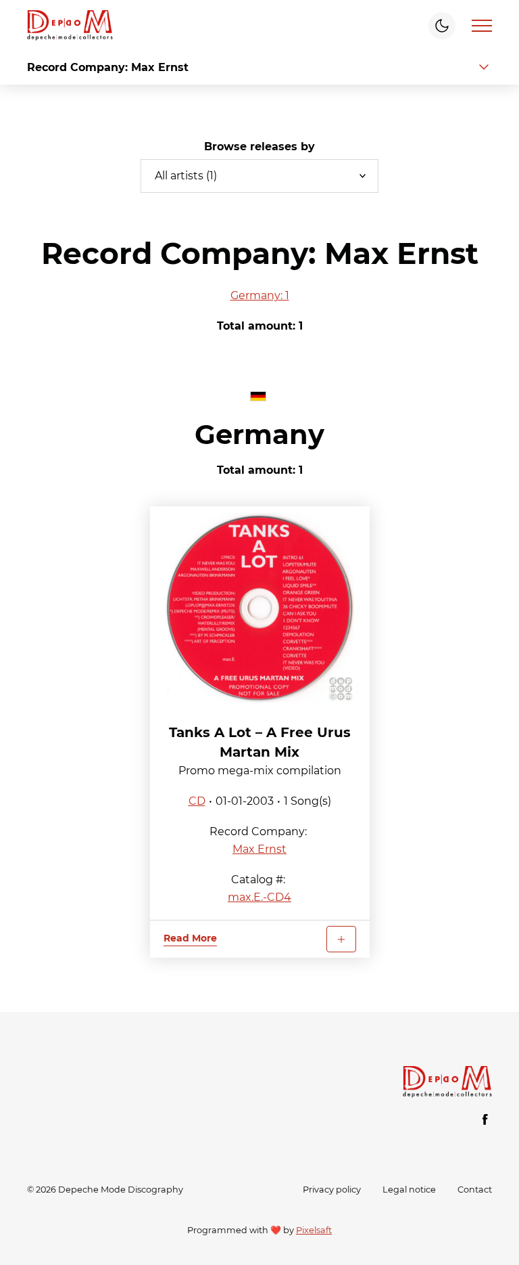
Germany (259, 434)
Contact (475, 1189)
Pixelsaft (314, 1230)
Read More (190, 938)
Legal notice (409, 1189)
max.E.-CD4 (259, 897)
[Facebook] (485, 1119)
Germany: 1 (259, 295)
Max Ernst (259, 849)
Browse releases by (259, 146)
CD (197, 801)
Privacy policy (332, 1189)
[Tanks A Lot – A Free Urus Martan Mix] (260, 607)
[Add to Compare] (341, 939)
